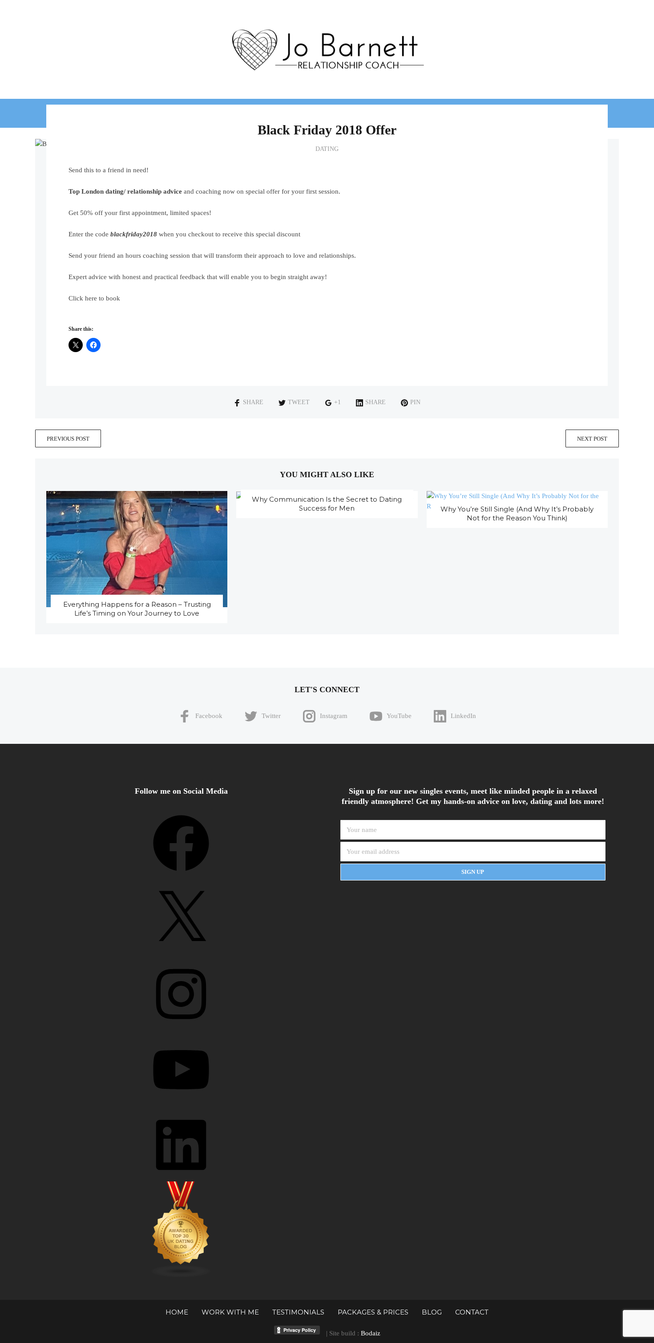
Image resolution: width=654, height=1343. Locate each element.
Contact (471, 1312)
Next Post (592, 438)
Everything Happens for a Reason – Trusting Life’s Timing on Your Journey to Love (137, 608)
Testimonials (298, 1312)
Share (253, 402)
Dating (327, 149)
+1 (337, 402)
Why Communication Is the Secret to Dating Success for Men (327, 503)
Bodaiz (370, 1333)
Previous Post (68, 438)
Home (177, 1312)
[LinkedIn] (181, 1176)
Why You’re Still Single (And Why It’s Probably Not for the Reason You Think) (516, 513)
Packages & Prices (373, 1312)
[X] (181, 949)
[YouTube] (181, 1100)
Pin (415, 402)
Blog (432, 1312)
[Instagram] (181, 1025)
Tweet (299, 402)
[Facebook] (181, 874)
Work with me (230, 1312)
